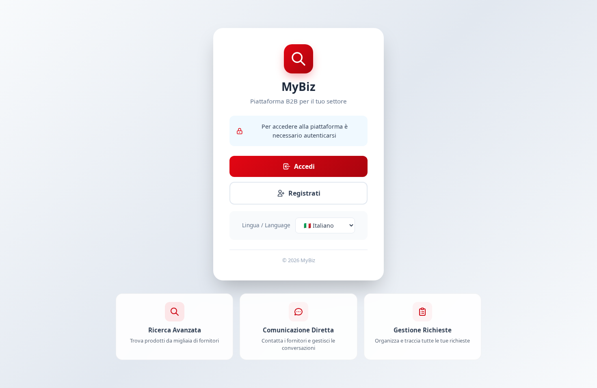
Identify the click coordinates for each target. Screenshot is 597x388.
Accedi (304, 166)
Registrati (304, 193)
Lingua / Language (266, 225)
